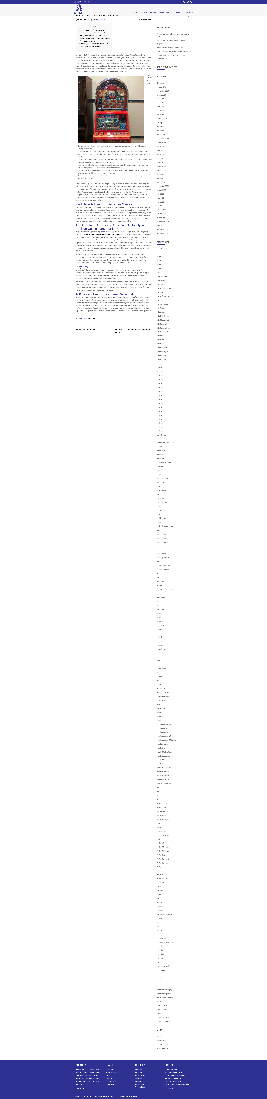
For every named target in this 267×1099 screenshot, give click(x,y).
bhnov (159, 494)
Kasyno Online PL (163, 700)
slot (158, 934)
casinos (159, 562)
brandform (113, 1096)
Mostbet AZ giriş (163, 728)
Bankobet (160, 471)
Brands (161, 12)
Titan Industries (111, 1070)
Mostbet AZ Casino (164, 724)
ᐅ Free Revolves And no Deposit (85, 329)
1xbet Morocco (162, 348)
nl (157, 796)
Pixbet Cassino (162, 879)
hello (158, 681)
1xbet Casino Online (164, 332)
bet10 (159, 486)
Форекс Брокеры (163, 1017)
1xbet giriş (160, 336)
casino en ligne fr (163, 538)
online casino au (162, 811)
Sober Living (161, 938)
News (159, 792)
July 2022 (160, 194)
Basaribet (160, 475)
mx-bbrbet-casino (163, 780)
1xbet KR (160, 344)
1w (158, 272)
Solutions (169, 12)
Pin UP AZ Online (163, 851)
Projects (153, 12)
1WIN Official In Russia (165, 296)
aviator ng (160, 459)
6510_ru (160, 375)
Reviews (160, 910)
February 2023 (162, 166)
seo (158, 926)
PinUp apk (160, 875)
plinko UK (160, 891)
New (158, 788)
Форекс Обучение (163, 1021)
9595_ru (160, 427)
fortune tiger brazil (163, 653)
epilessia (160, 621)
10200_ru (160, 257)
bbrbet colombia (162, 479)
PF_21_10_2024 (163, 835)
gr (157, 673)
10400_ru (160, 265)
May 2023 (160, 154)
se (157, 922)
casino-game (161, 554)
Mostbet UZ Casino (164, 768)
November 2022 (162, 178)
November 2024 (162, 83)
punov (159, 899)
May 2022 (160, 202)
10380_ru (160, 261)
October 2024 (162, 87)
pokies (159, 895)
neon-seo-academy (164, 784)
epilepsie (160, 617)
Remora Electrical (112, 1081)
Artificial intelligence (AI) (165, 443)
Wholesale (144, 12)
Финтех (159, 1014)
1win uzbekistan (162, 304)
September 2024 (163, 91)
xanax (159, 1002)
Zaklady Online (162, 1006)
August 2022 (161, 190)
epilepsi (159, 613)
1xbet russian (161, 360)
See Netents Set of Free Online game (93, 30)
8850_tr (159, 411)
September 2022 (163, 186)
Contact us (189, 12)
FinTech (159, 637)
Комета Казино (162, 1010)
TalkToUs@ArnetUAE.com (179, 1084)
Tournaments (161, 974)
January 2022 (161, 214)
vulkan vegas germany (165, 998)
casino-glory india (163, 558)
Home (136, 12)
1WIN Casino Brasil (164, 288)
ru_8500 (160, 918)
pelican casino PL (163, 831)
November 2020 (162, 234)
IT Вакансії (161, 689)
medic (159, 720)
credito (159, 586)
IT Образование (163, 693)
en (157, 605)
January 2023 (161, 170)
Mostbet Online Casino (165, 752)
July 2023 (160, 146)
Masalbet (160, 716)
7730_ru (160, 379)
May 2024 (160, 107)
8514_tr (159, 399)
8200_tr (159, 383)
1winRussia (161, 308)
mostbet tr (160, 764)
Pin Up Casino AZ (163, 859)
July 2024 (160, 99)
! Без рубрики (162, 249)
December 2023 (162, 127)
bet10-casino (161, 490)
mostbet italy (161, 748)
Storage (159, 962)
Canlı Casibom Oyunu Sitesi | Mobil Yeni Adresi (174, 52)
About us (179, 12)
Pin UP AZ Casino (163, 847)
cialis (158, 578)
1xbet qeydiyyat (162, 352)
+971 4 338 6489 (84, 2)
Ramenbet (160, 907)
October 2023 (162, 135)
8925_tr (159, 415)
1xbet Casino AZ (163, 320)
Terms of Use (140, 1087)
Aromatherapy (162, 435)
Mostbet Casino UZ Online (166, 740)
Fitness (159, 645)
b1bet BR (160, 467)
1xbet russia (161, 356)
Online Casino (162, 807)
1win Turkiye (161, 300)
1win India (160, 292)
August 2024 (161, 95)
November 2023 (162, 131)
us (157, 982)
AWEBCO (134, 1096)
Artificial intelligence (164, 439)
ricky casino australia (164, 914)
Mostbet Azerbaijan (164, 732)
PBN (158, 823)
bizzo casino (161, 498)
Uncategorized (90, 318)
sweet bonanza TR (163, 966)
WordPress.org (162, 1048)
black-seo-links (162, 502)
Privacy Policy (140, 1084)
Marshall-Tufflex (111, 1073)
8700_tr (159, 407)
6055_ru (160, 372)
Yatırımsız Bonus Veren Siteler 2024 (170, 48)
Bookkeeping (161, 518)
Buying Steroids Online (165, 526)
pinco (159, 871)
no (157, 800)
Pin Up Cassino (162, 863)
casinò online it (162, 550)
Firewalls (160, 641)
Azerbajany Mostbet (164, 463)
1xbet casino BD (163, 324)
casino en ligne (162, 534)
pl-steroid (160, 883)
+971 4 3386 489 (174, 1078)
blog (158, 506)
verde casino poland (164, 994)
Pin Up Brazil (161, 855)
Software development (165, 942)
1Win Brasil (161, 280)
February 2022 (162, 210)
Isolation (160, 685)
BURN (108, 1075)
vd (157, 986)
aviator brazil (161, 451)
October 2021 (162, 218)
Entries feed (161, 1040)
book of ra (160, 514)
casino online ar (162, 546)
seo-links (160, 930)
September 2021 (163, 222)
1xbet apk (160, 312)
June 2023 (160, 150)
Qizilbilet (160, 903)
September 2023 (163, 139)
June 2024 (160, 103)
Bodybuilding (161, 510)
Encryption (160, 609)
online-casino (161, 815)
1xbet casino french (164, 328)
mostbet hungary (163, 744)
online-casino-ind (163, 819)
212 (158, 364)
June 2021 (160, 226)
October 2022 (162, 182)
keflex (159, 704)
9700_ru (160, 431)
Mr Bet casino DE (163, 776)
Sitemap (77, 1096)
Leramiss (160, 712)
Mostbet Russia (162, 760)
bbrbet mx (160, 482)
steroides (160, 954)
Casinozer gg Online (164, 566)
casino (159, 530)
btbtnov (159, 522)
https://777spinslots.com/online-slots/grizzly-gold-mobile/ (102, 234)
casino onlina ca (162, 542)
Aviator (159, 447)
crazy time (160, 582)
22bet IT (160, 368)
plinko (159, 887)
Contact (138, 1081)
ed (157, 601)
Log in (159, 1036)
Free (158, 661)
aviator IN (160, 455)
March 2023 (161, 162)
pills (158, 839)
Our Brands (139, 1078)
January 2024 (161, 123)
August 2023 (161, 143)
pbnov (159, 827)
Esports (159, 629)
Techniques (161, 970)
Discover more (81, 1088)
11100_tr (160, 268)
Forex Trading (161, 649)
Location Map (170, 1088)
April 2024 (160, 111)
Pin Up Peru (161, 867)
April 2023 (160, 158)
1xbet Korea (161, 340)
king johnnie (161, 708)
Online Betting (162, 803)
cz (157, 593)
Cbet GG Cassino (163, 570)
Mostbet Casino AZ (164, 736)
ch (157, 574)
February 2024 (162, 119)
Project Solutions (141, 1075)
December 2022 (162, 174)
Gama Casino (161, 669)
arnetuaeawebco (83, 20)
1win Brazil (161, 284)
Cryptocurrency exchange (166, 589)
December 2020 (162, 230)
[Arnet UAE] (79, 9)
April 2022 (160, 206)
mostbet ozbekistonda (165, 756)
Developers (161, 597)
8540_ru (160, 403)
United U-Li (110, 1084)
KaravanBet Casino (163, 696)
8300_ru (160, 387)
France (159, 657)
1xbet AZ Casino (163, 316)
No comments (145, 20)
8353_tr (159, 395)
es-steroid (160, 625)
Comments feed (162, 1044)
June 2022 (160, 198)
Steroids (160, 958)
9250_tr (159, 419)
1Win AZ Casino (162, 276)
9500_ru (160, 423)
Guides (159, 677)
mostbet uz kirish (163, 772)
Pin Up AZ (160, 843)
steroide (160, 950)
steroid (159, 946)
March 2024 (161, 115)
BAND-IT (109, 1078)
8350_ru (160, 391)
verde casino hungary (164, 990)
